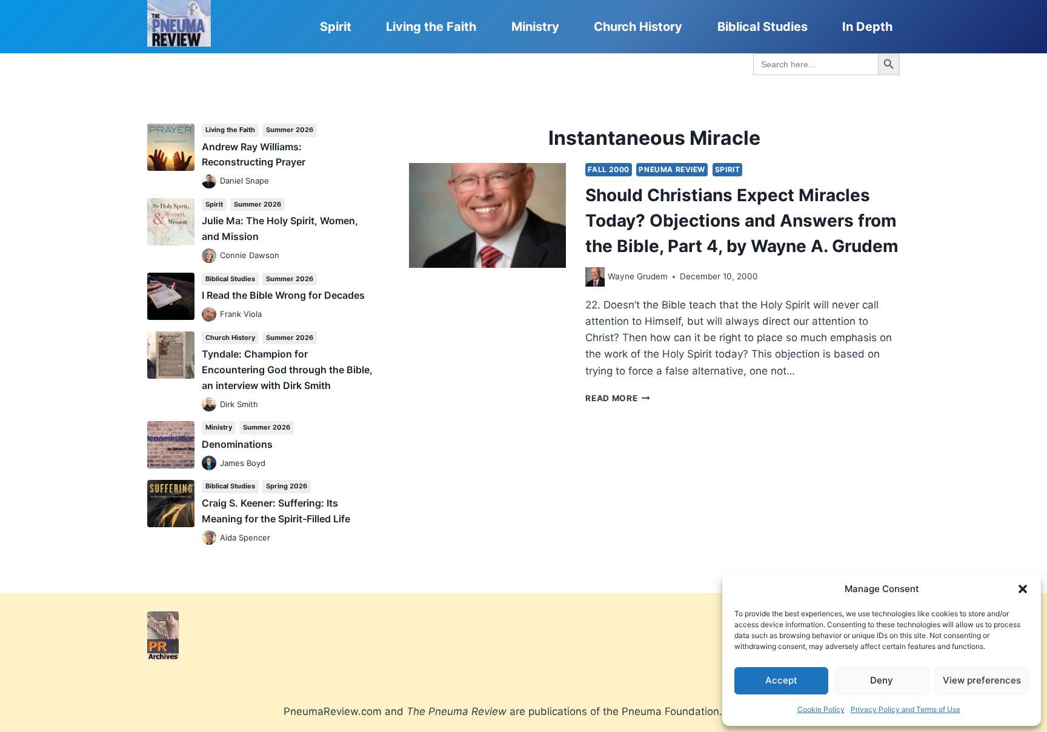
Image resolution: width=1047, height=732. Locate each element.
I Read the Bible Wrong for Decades (283, 295)
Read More (617, 398)
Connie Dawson (249, 255)
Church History (638, 26)
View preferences (982, 680)
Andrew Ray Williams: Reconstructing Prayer (253, 154)
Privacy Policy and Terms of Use (905, 709)
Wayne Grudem (638, 276)
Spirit (335, 26)
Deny (881, 680)
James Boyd (242, 463)
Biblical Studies (762, 26)
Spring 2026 (286, 486)
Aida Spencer (245, 537)
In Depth (867, 26)
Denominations (237, 444)
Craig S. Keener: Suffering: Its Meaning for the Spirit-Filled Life (276, 511)
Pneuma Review (672, 169)
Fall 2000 (608, 169)
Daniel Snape (244, 180)
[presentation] (487, 215)
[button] (1023, 589)
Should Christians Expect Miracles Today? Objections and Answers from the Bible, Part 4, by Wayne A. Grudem (742, 220)
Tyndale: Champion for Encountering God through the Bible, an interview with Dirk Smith (287, 369)
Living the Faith (431, 26)
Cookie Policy (821, 709)
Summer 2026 (289, 129)
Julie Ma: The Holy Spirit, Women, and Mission (280, 228)
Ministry (535, 26)
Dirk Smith (239, 404)
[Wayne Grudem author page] (595, 277)
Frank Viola (241, 314)
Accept (781, 680)
